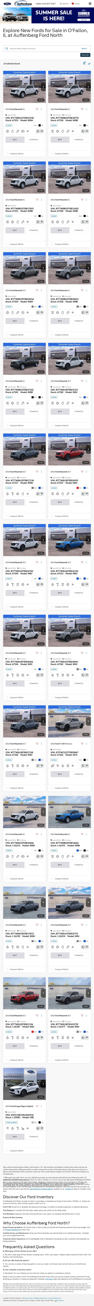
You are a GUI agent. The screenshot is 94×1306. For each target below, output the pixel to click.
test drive (49, 1279)
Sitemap (24, 1298)
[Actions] (41, 109)
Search (84, 48)
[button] (43, 87)
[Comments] (38, 131)
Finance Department (13, 1230)
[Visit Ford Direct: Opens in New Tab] (59, 1300)
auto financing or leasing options (41, 1189)
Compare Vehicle (16, 153)
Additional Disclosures (40, 1298)
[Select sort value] (89, 64)
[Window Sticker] (41, 131)
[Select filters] (84, 63)
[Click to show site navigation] (90, 3)
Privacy (30, 1298)
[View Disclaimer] (28, 131)
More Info (85, 55)
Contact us (69, 1189)
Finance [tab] (33, 140)
